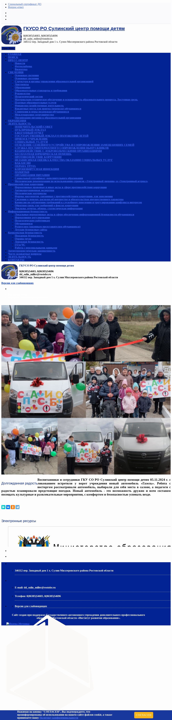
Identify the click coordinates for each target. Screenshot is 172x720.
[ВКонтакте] (8, 507)
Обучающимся (24, 223)
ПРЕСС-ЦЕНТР (18, 60)
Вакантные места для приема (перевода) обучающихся (48, 108)
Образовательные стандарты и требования (41, 90)
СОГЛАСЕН (143, 715)
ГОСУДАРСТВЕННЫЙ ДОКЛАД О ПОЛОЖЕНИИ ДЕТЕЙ (51, 135)
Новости (20, 63)
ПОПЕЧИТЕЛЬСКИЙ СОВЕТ (34, 126)
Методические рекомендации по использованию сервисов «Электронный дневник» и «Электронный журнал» (81, 181)
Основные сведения (27, 75)
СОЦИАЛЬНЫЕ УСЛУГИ (31, 141)
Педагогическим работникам (32, 220)
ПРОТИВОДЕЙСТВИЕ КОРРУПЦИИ (38, 157)
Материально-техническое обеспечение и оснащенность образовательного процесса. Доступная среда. (76, 99)
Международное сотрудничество (34, 114)
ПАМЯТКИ (22, 172)
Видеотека (21, 69)
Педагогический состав (29, 96)
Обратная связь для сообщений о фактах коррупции (46, 205)
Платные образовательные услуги (35, 102)
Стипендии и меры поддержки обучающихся (42, 111)
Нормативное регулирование (32, 217)
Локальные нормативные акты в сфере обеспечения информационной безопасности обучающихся (74, 214)
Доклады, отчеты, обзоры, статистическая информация (49, 208)
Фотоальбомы (23, 66)
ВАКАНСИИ (23, 163)
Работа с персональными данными (36, 247)
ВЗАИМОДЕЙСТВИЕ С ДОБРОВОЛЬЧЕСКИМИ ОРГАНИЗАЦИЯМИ (58, 151)
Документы (22, 84)
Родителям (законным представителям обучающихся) (47, 226)
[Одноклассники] (13, 507)
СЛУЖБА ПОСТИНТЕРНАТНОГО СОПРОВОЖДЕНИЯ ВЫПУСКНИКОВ (62, 148)
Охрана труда (23, 238)
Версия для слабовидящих (17, 283)
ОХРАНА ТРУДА (25, 166)
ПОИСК (13, 57)
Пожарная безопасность (29, 235)
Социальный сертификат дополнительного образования (49, 178)
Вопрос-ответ (16, 7)
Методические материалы (31, 193)
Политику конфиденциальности (58, 717)
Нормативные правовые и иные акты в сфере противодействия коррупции (61, 187)
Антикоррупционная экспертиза (34, 190)
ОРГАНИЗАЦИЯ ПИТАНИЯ (32, 175)
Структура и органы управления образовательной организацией (54, 81)
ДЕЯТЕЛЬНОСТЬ (19, 123)
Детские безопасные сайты (31, 229)
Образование (22, 87)
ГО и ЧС (20, 244)
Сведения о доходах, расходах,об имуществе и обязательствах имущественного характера (69, 199)
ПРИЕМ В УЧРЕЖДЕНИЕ (31, 138)
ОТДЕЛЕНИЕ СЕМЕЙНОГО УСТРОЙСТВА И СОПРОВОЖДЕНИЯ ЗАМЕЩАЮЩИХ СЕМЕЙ (74, 144)
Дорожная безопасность (29, 241)
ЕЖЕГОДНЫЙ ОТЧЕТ (29, 132)
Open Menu (8, 48)
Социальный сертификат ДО (24, 4)
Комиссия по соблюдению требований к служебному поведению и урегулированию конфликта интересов (78, 202)
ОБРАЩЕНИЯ (17, 120)
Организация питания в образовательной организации (48, 117)
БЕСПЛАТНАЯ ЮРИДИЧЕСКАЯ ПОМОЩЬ (43, 154)
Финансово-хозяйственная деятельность (39, 105)
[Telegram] (17, 507)
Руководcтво (22, 93)
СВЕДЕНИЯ (16, 72)
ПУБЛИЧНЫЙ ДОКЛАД (30, 129)
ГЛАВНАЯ (14, 54)
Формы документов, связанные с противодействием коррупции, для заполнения (64, 196)
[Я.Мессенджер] (3, 507)
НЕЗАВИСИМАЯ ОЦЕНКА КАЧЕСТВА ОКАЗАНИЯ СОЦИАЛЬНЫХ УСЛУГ (64, 160)
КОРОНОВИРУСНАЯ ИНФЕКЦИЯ (37, 169)
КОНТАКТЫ (16, 259)
